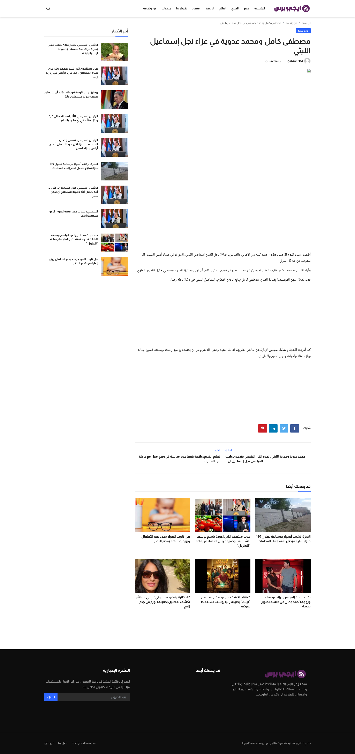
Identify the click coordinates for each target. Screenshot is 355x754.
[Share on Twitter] (284, 428)
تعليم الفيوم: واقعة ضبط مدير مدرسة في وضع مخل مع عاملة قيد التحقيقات (179, 459)
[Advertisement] (223, 218)
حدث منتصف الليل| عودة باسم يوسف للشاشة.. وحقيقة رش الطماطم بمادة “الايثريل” (223, 541)
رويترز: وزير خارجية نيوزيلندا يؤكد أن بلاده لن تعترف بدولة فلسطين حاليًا (71, 94)
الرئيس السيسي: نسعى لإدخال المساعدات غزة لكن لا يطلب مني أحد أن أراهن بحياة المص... (73, 144)
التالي (217, 450)
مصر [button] (246, 8)
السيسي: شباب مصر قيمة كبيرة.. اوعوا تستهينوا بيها (73, 213)
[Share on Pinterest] (262, 428)
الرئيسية (259, 8)
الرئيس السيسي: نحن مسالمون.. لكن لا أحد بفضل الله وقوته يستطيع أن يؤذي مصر (73, 191)
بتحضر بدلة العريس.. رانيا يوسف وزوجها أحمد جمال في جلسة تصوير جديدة (286, 602)
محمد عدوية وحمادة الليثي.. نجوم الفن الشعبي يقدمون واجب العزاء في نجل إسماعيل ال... (265, 459)
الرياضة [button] (209, 8)
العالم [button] (222, 8)
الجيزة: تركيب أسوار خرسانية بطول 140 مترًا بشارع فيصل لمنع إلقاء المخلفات (283, 539)
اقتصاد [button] (196, 8)
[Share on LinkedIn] (273, 428)
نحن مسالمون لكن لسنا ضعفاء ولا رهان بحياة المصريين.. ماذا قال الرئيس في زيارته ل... (72, 72)
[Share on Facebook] (294, 428)
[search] (48, 8)
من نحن (49, 743)
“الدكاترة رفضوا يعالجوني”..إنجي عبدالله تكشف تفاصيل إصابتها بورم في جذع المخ (163, 602)
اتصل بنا (63, 743)
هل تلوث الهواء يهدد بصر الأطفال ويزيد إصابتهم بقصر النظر (165, 539)
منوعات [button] (166, 8)
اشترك (51, 697)
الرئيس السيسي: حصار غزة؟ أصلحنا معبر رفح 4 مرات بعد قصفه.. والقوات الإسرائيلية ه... (73, 49)
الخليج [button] (235, 8)
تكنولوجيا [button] (181, 8)
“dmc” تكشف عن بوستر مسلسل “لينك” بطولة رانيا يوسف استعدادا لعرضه (225, 602)
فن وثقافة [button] (150, 8)
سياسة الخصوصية (84, 743)
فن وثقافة (291, 22)
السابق (228, 450)
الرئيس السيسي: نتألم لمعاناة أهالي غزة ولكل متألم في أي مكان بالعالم (73, 118)
